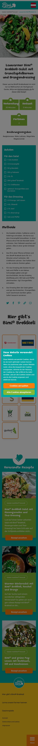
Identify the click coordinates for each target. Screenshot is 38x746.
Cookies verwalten (19, 385)
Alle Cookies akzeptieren (19, 392)
